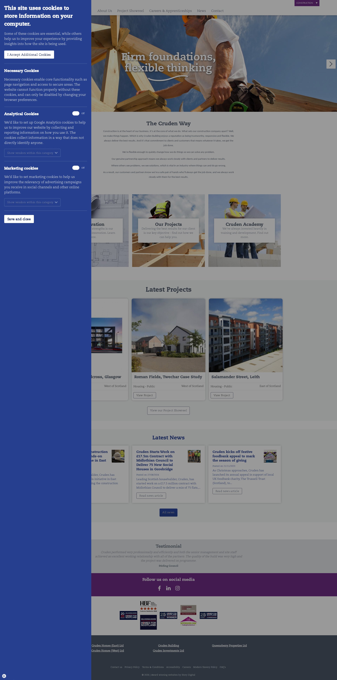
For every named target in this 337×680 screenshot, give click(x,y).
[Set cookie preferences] (7, 673)
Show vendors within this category (30, 153)
